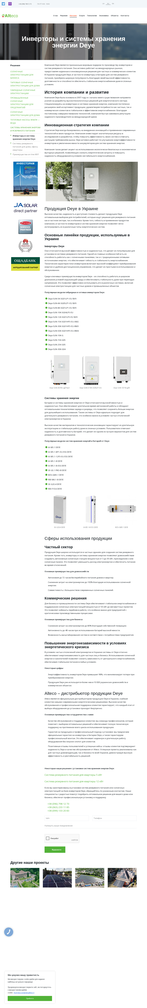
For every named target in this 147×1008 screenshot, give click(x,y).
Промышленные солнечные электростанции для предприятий (21, 103)
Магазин (73, 15)
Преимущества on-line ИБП (26, 154)
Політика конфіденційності (24, 993)
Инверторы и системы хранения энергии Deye (24, 137)
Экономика (104, 15)
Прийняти (30, 998)
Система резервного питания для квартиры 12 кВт (74, 781)
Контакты (125, 15)
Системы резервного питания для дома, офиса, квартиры (25, 146)
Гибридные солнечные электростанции (22, 92)
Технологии (92, 15)
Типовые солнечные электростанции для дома (25, 84)
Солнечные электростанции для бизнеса (21, 74)
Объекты (114, 15)
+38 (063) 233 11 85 (58, 807)
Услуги (82, 15)
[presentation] (42, 371)
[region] (30, 987)
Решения (63, 15)
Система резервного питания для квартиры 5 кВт (73, 774)
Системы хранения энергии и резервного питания (25, 129)
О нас (55, 15)
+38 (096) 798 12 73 (58, 803)
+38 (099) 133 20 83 (58, 810)
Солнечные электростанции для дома (25, 113)
